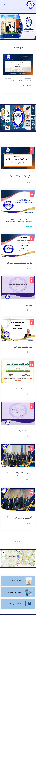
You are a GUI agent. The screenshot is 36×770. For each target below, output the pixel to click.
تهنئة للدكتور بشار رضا (25, 431)
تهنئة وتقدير (28, 305)
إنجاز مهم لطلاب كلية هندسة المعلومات (19, 263)
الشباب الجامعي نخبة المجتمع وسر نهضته (19, 389)
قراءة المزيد (28, 85)
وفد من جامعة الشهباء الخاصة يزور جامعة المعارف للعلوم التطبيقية (19, 474)
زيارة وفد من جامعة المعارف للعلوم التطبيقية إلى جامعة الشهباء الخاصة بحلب (18, 517)
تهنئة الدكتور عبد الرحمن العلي (23, 347)
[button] (18, 556)
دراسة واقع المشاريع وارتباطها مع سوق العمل (19, 176)
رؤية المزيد (18, 541)
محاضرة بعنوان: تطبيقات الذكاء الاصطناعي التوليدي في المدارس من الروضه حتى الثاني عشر (19, 220)
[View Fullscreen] (3, 558)
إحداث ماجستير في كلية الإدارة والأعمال (19, 80)
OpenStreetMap (23, 565)
